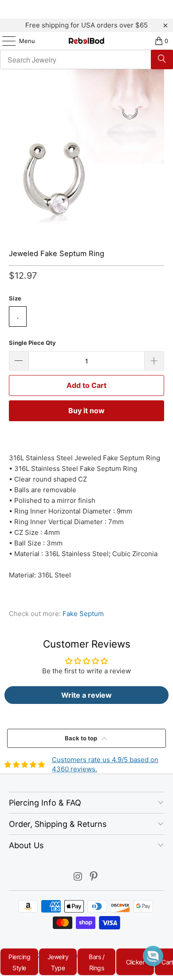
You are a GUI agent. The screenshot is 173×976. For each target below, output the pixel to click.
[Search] (162, 59)
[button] (153, 956)
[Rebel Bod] (86, 41)
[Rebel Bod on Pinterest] (94, 877)
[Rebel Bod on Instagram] (78, 877)
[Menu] (4, 41)
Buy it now (86, 410)
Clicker (135, 962)
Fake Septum (83, 613)
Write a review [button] (86, 695)
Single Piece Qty (32, 342)
